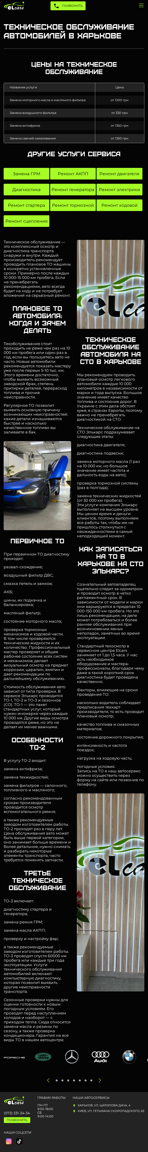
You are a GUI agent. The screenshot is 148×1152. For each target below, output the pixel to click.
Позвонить (72, 6)
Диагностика (26, 189)
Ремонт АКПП (73, 173)
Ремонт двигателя (119, 173)
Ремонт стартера (26, 205)
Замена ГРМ (26, 173)
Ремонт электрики (119, 189)
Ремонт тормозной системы (73, 207)
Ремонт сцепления (26, 221)
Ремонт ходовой (119, 205)
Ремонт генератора (72, 189)
